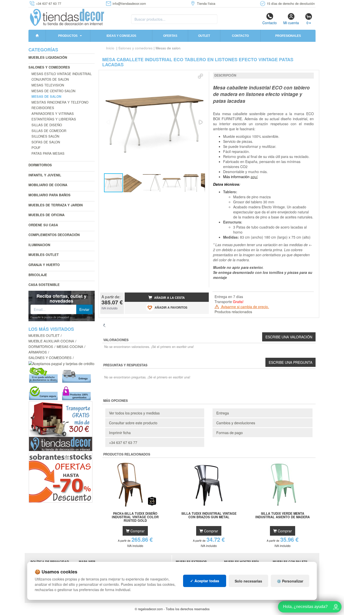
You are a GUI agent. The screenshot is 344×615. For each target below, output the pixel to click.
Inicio (110, 48)
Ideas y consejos (121, 36)
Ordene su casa (43, 224)
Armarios (37, 351)
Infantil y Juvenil (44, 175)
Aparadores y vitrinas (52, 113)
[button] (200, 76)
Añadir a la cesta (169, 298)
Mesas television (47, 85)
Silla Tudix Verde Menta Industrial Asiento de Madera (282, 515)
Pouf (36, 147)
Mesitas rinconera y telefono (59, 102)
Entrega (222, 412)
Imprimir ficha (120, 432)
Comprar (137, 530)
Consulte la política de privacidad (49, 317)
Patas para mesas (47, 153)
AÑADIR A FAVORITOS (170, 307)
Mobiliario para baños (49, 194)
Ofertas (170, 36)
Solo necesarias (248, 581)
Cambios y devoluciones (235, 422)
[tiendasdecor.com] (67, 16)
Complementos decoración (54, 234)
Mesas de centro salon (53, 90)
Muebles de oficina (46, 214)
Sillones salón (45, 136)
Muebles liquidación (47, 57)
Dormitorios (40, 165)
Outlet (204, 36)
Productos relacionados (233, 311)
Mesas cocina (70, 346)
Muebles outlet (43, 254)
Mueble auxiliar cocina (51, 340)
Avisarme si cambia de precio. (244, 306)
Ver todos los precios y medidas (134, 412)
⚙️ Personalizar (290, 581)
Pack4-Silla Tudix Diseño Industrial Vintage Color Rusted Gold (135, 517)
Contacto (269, 22)
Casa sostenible (44, 284)
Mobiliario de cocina (47, 184)
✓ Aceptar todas (204, 581)
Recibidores (42, 107)
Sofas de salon (45, 142)
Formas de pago (229, 432)
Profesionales (288, 36)
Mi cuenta (291, 22)
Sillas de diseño (46, 124)
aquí (254, 176)
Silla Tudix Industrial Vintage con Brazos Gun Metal (208, 515)
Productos (68, 36)
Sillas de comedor (48, 130)
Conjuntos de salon (50, 79)
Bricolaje (37, 274)
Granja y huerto (44, 264)
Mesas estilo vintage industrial (61, 73)
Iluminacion (39, 244)
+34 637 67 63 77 (123, 442)
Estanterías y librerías (53, 119)
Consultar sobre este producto (133, 422)
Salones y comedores (49, 67)
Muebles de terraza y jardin (55, 205)
